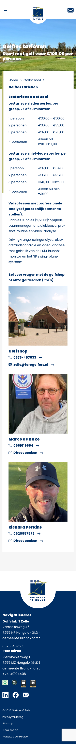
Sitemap (7, 723)
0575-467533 (24, 357)
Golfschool (32, 80)
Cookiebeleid (10, 730)
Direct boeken (25, 452)
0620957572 (23, 533)
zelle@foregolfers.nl (30, 364)
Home (13, 80)
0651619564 (23, 445)
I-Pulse (23, 736)
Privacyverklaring (13, 717)
